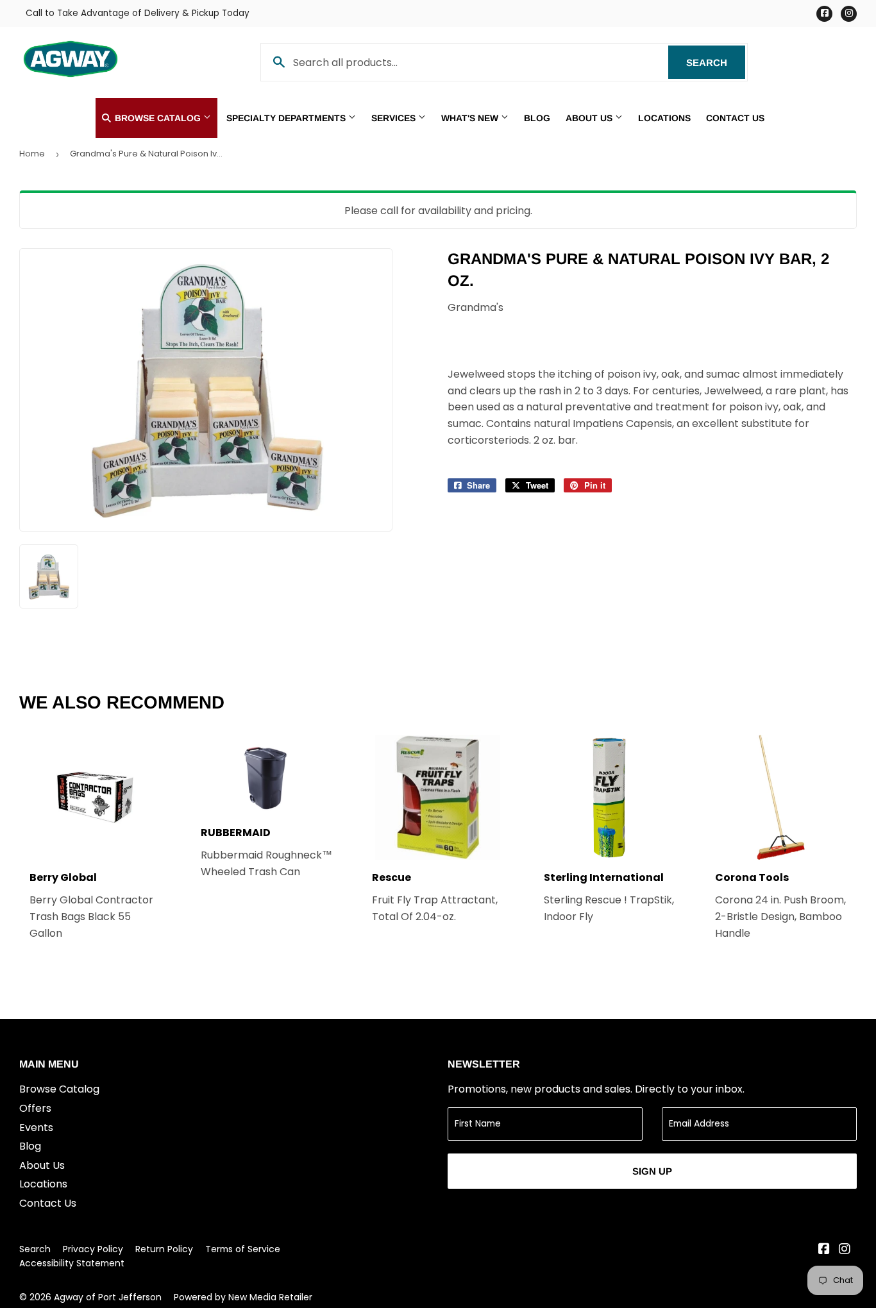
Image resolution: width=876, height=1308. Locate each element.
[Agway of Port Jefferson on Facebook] (824, 1250)
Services (394, 118)
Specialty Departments (287, 118)
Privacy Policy (93, 1249)
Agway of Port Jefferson (108, 1297)
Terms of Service (242, 1249)
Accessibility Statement (71, 1263)
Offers (35, 1108)
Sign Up (652, 1171)
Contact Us (735, 118)
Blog (537, 118)
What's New (471, 118)
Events (36, 1127)
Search (715, 62)
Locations (664, 118)
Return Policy (164, 1249)
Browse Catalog (157, 118)
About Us (590, 118)
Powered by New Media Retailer (243, 1297)
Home (32, 153)
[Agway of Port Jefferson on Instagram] (844, 1250)
